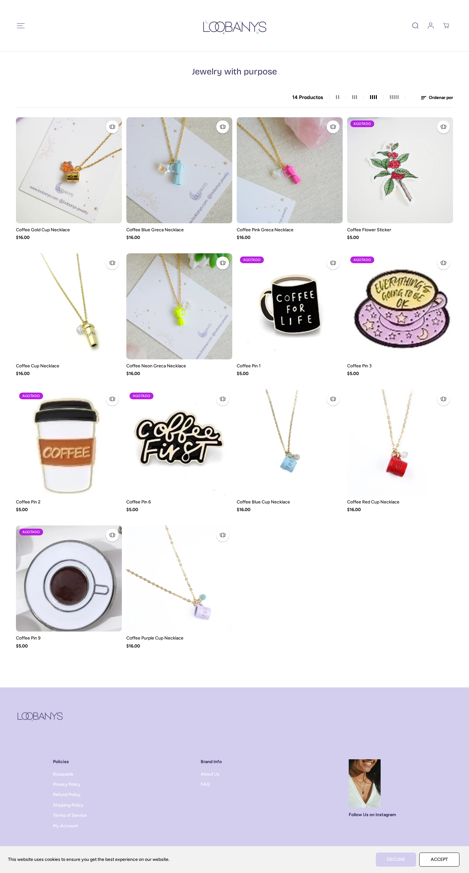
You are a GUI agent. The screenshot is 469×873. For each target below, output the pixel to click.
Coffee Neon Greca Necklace (156, 366)
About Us (210, 774)
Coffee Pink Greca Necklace (265, 230)
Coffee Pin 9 (28, 638)
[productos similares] (112, 127)
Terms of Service (70, 815)
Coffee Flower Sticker (369, 230)
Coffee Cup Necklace (37, 366)
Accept (439, 859)
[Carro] (446, 26)
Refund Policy (67, 794)
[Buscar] (415, 26)
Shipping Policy (68, 805)
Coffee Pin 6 (138, 502)
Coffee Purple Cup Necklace (154, 638)
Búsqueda (63, 774)
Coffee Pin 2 (28, 502)
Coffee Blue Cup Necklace (263, 502)
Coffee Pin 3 (359, 366)
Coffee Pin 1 (249, 366)
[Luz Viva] (234, 26)
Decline (396, 859)
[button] (20, 26)
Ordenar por (440, 97)
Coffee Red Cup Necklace (373, 502)
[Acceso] (431, 26)
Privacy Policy (67, 784)
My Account (65, 826)
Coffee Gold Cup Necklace (43, 230)
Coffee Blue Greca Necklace (155, 230)
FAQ (205, 784)
